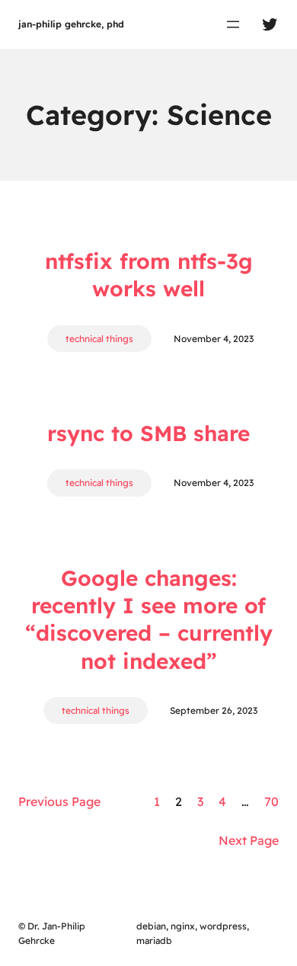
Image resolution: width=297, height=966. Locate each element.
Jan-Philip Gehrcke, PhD (71, 24)
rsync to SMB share (148, 433)
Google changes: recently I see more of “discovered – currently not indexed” (149, 619)
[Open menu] (233, 24)
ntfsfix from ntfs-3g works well (149, 275)
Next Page (249, 840)
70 (271, 801)
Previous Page (59, 801)
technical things (99, 338)
